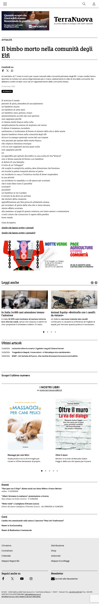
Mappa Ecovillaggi (60, 560)
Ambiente (7, 91)
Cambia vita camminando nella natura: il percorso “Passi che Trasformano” (33, 521)
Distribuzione (57, 545)
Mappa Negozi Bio (10, 560)
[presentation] (92, 283)
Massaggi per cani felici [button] (18, 455)
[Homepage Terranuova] (73, 21)
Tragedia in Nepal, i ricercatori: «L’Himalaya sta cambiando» (36, 352)
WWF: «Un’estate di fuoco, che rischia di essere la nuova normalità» (40, 356)
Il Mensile (6, 555)
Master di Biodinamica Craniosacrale (17, 530)
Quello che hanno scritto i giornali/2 (18, 233)
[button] (5, 4)
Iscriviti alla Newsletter (66, 578)
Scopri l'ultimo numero (16, 375)
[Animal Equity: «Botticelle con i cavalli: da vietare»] (74, 299)
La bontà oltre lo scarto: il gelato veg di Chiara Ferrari (33, 348)
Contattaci (7, 550)
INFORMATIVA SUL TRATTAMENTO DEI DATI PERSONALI (21, 597)
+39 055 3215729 (75, 592)
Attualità (7, 40)
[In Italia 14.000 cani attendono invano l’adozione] (24, 299)
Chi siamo (6, 545)
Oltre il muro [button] (62, 455)
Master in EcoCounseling (12, 525)
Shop (53, 550)
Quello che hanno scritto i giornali (18, 228)
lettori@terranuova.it (33, 594)
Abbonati (55, 555)
